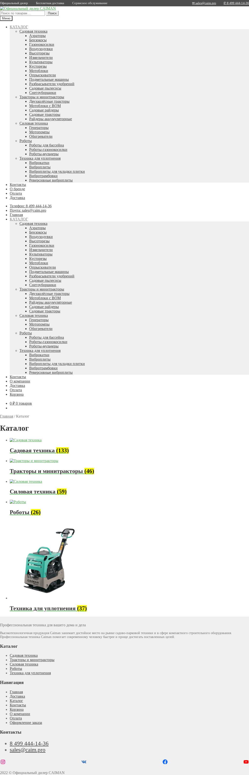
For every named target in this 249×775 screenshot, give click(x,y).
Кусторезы (38, 66)
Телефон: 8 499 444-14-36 (31, 206)
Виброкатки (39, 163)
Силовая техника (33, 123)
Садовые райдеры (44, 110)
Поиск (52, 13)
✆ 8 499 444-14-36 (236, 3)
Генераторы (39, 128)
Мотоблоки (38, 71)
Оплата (16, 193)
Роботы (25, 141)
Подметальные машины (49, 79)
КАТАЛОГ (19, 27)
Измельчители (41, 57)
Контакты (18, 184)
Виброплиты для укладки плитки (57, 171)
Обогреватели (41, 136)
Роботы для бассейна (46, 145)
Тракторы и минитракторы (41, 97)
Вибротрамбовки (43, 176)
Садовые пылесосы (45, 88)
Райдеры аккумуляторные (50, 119)
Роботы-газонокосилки (48, 149)
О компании (20, 381)
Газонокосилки (41, 44)
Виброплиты (40, 167)
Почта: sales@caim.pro (28, 210)
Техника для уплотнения (40, 158)
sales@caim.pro (27, 750)
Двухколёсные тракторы (49, 101)
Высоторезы (39, 53)
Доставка (17, 198)
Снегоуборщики (42, 93)
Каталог (16, 701)
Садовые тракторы (44, 114)
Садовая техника (33, 31)
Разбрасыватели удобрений (51, 84)
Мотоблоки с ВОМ (45, 106)
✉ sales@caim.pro (204, 3)
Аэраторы (37, 36)
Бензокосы (38, 40)
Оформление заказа (26, 722)
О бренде (17, 189)
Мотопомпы (39, 132)
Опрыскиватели (42, 75)
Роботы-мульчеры (44, 154)
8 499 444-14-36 (29, 743)
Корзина (17, 394)
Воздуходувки (41, 49)
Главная (16, 215)
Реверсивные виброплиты (51, 180)
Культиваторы (41, 62)
